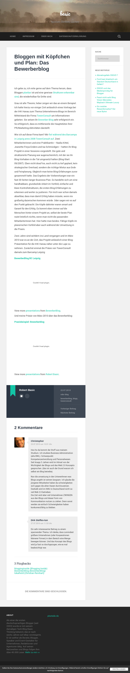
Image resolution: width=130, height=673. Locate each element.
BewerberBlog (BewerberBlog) (30, 570)
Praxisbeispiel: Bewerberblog (29, 321)
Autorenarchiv (21, 396)
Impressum (28, 36)
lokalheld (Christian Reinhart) (29, 573)
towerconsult (66, 401)
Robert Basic (52, 374)
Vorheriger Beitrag (68, 408)
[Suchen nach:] (107, 58)
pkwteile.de (53, 615)
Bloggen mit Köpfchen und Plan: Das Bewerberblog (42, 63)
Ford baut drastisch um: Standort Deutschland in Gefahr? (107, 81)
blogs (75, 398)
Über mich (46, 36)
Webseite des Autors (27, 396)
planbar (27, 92)
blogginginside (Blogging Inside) (30, 568)
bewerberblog (66, 398)
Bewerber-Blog (45, 119)
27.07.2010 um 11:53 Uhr (41, 523)
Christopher (37, 441)
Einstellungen (119, 669)
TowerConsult (44, 115)
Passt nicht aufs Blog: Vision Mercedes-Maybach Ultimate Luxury (108, 100)
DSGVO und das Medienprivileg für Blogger (105, 91)
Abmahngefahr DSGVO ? (107, 75)
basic (65, 13)
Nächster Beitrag (68, 412)
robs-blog (65, 394)
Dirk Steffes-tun (39, 520)
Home (13, 36)
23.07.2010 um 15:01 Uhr (41, 444)
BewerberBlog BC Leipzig (27, 258)
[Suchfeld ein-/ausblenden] (119, 36)
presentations (33, 310)
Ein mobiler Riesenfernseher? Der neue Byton (106, 109)
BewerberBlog (53, 310)
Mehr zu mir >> (32, 652)
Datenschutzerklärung (72, 36)
